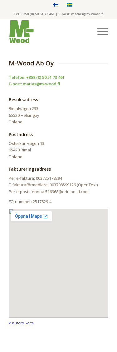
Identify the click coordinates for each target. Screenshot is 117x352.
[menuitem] (99, 31)
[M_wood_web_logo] (48, 31)
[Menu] (99, 31)
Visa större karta (21, 323)
